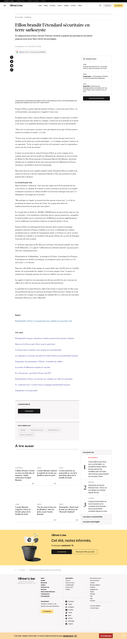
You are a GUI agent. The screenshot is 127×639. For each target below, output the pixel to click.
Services (43, 589)
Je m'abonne (106, 636)
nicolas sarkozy (26, 435)
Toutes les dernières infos (96, 98)
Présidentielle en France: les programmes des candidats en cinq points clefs (43, 321)
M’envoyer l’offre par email (85, 552)
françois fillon (36, 430)
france (23, 430)
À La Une (19, 17)
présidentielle (54, 430)
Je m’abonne (61, 552)
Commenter (29, 411)
